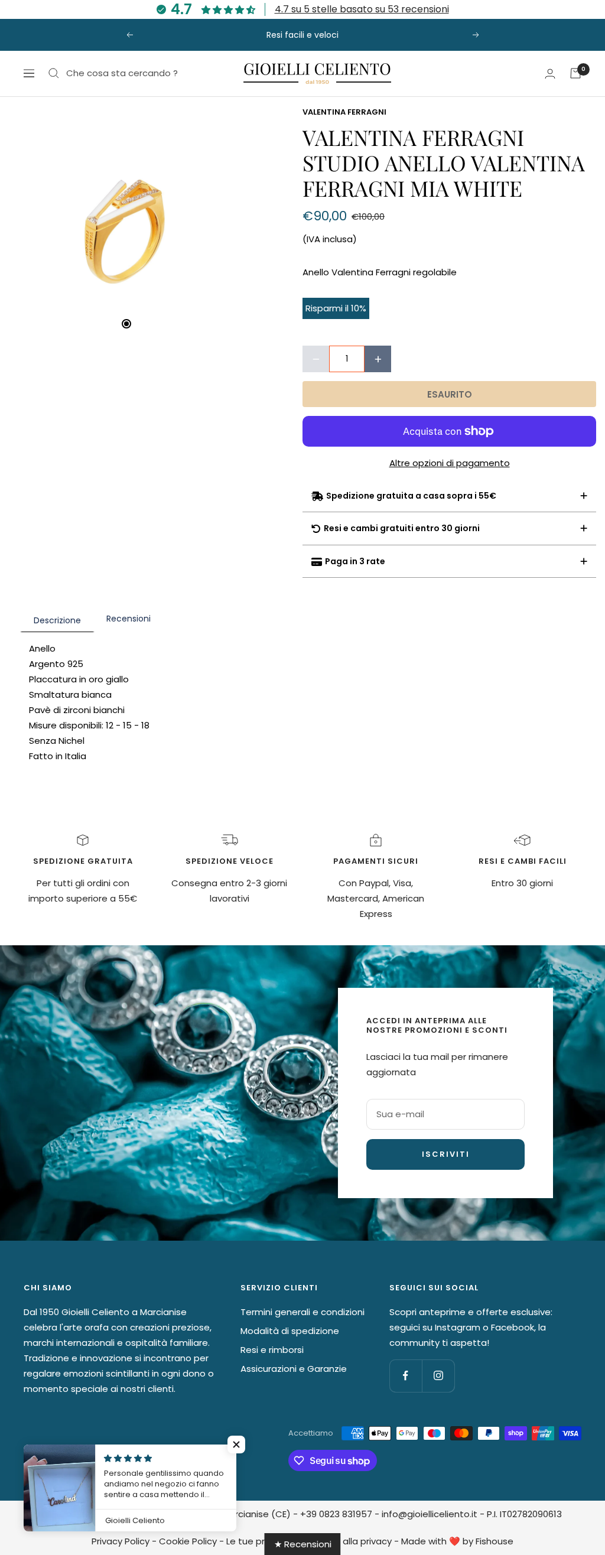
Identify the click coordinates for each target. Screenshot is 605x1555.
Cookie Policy (188, 1541)
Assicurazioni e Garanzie (293, 1368)
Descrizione (57, 620)
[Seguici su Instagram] (438, 1375)
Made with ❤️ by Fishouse (457, 1541)
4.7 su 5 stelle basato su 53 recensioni (362, 9)
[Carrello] (575, 73)
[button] (236, 1444)
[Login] (550, 74)
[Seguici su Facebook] (405, 1375)
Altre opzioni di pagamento (449, 463)
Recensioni (128, 618)
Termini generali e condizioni (302, 1312)
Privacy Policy (120, 1541)
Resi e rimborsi (272, 1349)
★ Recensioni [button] (302, 1544)
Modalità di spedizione (289, 1331)
